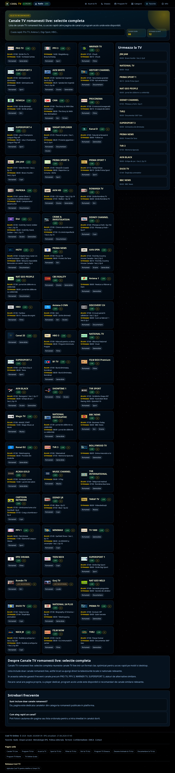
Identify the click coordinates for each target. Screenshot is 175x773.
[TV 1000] (84, 530)
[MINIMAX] (47, 530)
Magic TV (20, 416)
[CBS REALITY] (47, 278)
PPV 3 (55, 48)
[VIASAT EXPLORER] (47, 129)
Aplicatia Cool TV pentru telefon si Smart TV (23, 768)
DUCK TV (20, 606)
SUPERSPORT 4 (24, 127)
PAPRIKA (20, 190)
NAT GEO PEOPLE (25, 276)
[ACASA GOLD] (10, 473)
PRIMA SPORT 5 (60, 160)
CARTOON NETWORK (21, 498)
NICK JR (20, 632)
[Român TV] (10, 582)
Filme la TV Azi (70, 751)
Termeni (68, 740)
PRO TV (20, 48)
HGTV (19, 249)
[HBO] (10, 307)
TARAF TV (94, 499)
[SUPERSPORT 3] (10, 72)
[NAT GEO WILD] (84, 582)
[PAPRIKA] (10, 190)
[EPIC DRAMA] (10, 558)
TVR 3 (55, 447)
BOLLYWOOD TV (98, 445)
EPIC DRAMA (22, 557)
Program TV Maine (14, 756)
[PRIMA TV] (84, 606)
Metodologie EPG (40, 740)
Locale (58, 589)
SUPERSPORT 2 (24, 360)
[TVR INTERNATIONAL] (84, 474)
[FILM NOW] (47, 632)
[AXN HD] (47, 190)
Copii (21, 180)
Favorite (8, 740)
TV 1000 (93, 530)
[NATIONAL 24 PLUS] (47, 606)
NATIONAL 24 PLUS (62, 604)
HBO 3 (55, 335)
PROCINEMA (96, 98)
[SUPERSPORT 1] (84, 558)
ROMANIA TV (96, 188)
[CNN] (47, 100)
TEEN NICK (58, 557)
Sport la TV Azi (55, 751)
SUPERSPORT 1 (97, 557)
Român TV (21, 580)
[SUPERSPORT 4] (10, 129)
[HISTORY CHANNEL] (84, 72)
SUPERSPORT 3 (24, 70)
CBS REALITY (59, 276)
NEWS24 (20, 100)
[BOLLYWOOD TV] (84, 447)
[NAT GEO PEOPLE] (10, 278)
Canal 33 (20, 335)
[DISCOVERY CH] (84, 307)
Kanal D (93, 129)
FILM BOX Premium (99, 360)
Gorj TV (56, 580)
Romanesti (12, 61)
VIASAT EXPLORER (62, 127)
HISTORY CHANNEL (99, 70)
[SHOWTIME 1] (47, 390)
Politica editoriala (56, 740)
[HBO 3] (47, 335)
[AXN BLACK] (10, 390)
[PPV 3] (47, 48)
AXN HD (56, 190)
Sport (58, 61)
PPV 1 (19, 530)
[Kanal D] (84, 129)
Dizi (18, 219)
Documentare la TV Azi (146, 751)
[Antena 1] (84, 278)
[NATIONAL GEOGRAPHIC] (47, 417)
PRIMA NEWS (59, 248)
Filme (95, 61)
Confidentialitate (80, 740)
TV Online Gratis (31, 756)
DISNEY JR (57, 497)
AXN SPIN (94, 249)
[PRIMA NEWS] (47, 250)
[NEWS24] (10, 100)
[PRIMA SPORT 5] (47, 161)
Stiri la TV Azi (85, 751)
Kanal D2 (21, 447)
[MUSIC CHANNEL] (47, 473)
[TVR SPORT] (84, 390)
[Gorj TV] (47, 582)
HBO (18, 306)
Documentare (98, 85)
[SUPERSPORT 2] (10, 361)
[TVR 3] (47, 447)
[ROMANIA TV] (84, 190)
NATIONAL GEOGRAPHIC (59, 415)
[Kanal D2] (10, 447)
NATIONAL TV (96, 333)
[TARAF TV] (84, 499)
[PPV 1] (10, 530)
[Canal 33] (10, 335)
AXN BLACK (22, 388)
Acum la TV (42, 751)
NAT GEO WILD (97, 580)
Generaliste (23, 61)
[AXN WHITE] (47, 72)
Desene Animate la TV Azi (123, 751)
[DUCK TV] (10, 606)
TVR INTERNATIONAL (98, 472)
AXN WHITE (58, 70)
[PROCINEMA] (84, 100)
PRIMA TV (94, 606)
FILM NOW (58, 630)
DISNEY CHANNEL (98, 217)
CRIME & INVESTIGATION (61, 218)
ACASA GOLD (23, 471)
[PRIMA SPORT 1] (84, 161)
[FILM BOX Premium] (84, 361)
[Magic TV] (10, 416)
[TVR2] (84, 632)
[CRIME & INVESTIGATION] (47, 220)
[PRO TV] (10, 48)
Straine (58, 90)
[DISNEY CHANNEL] (84, 219)
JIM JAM (20, 161)
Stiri (20, 113)
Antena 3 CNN (60, 305)
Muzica (21, 432)
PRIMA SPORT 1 (97, 160)
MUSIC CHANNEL (61, 471)
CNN (54, 100)
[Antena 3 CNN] (47, 307)
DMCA (91, 740)
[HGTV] (10, 250)
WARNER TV (95, 46)
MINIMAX (57, 530)
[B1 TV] (47, 361)
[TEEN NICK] (47, 558)
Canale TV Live (12, 751)
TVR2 (91, 632)
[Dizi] (10, 219)
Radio (15, 740)
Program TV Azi (28, 751)
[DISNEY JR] (47, 499)
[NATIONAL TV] (84, 335)
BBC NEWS (94, 414)
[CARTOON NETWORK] (10, 500)
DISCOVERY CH (97, 305)
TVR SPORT (95, 388)
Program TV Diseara (102, 751)
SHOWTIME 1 (59, 388)
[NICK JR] (10, 632)
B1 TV (55, 361)
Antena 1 (94, 278)
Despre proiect (25, 740)
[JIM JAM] (10, 161)
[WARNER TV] (84, 48)
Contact (98, 740)
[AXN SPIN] (84, 250)
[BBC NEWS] (84, 416)
